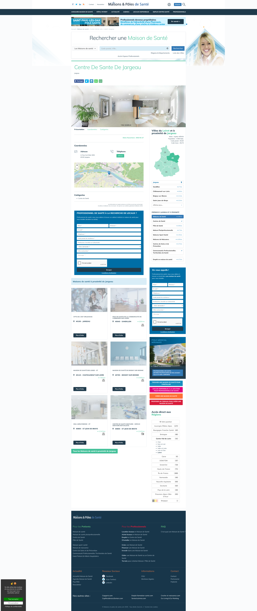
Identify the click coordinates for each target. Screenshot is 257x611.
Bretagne (169, 434)
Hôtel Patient (101, 12)
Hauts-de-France (167, 469)
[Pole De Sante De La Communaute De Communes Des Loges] (128, 300)
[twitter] (76, 4)
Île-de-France (168, 473)
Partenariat (175, 579)
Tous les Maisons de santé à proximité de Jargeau (94, 451)
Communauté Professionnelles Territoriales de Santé (92, 553)
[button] (109, 173)
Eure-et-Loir (161, 444)
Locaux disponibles (141, 12)
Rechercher (178, 48)
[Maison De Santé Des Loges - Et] (89, 353)
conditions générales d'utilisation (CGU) (133, 206)
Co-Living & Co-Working (170, 598)
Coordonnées (92, 129)
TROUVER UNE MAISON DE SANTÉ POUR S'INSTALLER (166, 383)
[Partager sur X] (87, 81)
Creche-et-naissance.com (170, 596)
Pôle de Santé (78, 540)
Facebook (109, 576)
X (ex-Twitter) (110, 579)
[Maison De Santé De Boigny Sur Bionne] (128, 353)
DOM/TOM (169, 461)
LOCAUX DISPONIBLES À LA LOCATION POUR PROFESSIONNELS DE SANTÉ (166, 390)
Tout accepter (13, 599)
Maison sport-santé (80, 545)
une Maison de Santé (132, 545)
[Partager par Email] (100, 81)
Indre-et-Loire (162, 448)
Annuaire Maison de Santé (82, 12)
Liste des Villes (178, 53)
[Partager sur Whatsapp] (96, 81)
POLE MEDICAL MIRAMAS (159, 341)
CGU (143, 576)
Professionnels (179, 12)
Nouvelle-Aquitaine (167, 482)
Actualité (115, 12)
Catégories (104, 129)
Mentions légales (147, 579)
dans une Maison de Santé (135, 551)
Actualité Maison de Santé (83, 576)
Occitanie (169, 486)
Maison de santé (79, 532)
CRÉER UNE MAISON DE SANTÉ (166, 396)
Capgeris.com (107, 596)
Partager (80, 81)
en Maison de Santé (135, 532)
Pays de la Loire (168, 490)
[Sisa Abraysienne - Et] (89, 407)
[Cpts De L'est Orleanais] (89, 300)
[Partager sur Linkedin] (91, 81)
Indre (159, 446)
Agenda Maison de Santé (82, 579)
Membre (170, 4)
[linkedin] (80, 4)
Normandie (168, 477)
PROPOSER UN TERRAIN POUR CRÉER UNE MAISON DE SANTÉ (166, 402)
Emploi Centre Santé (161, 12)
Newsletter (100, 4)
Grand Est (169, 465)
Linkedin (108, 583)
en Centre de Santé (132, 537)
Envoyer (109, 270)
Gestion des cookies (151, 607)
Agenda (126, 12)
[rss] (83, 4)
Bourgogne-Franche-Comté (165, 430)
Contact (91, 4)
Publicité (174, 582)
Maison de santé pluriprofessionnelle (86, 534)
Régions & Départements (160, 53)
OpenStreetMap (139, 186)
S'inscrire (177, 4)
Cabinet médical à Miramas (162, 366)
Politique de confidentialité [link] (13, 606)
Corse (170, 456)
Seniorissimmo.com (139, 598)
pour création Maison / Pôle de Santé (138, 561)
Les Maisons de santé (84, 48)
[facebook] (72, 4)
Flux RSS (76, 582)
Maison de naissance (80, 548)
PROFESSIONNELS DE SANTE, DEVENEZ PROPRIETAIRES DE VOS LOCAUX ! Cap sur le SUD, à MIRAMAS (166, 372)
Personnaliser (13, 603)
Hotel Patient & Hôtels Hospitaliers (86, 556)
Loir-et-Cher (162, 450)
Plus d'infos (80, 335)
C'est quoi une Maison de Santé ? (173, 532)
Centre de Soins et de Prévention (85, 551)
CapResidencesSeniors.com (112, 598)
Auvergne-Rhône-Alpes (166, 426)
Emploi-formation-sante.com (142, 596)
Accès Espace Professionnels (128, 56)
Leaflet (118, 186)
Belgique (169, 501)
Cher (159, 442)
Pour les (82, 526)
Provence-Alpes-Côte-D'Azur (166, 495)
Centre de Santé (79, 537)
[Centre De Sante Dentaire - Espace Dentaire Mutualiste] (128, 407)
